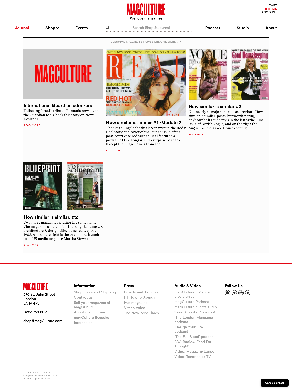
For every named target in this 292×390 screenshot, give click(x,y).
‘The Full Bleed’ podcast (194, 336)
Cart (273, 5)
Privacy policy (30, 371)
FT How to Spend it (140, 297)
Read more (31, 125)
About (271, 27)
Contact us (83, 297)
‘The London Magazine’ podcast (194, 319)
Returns (46, 371)
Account (269, 12)
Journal (22, 27)
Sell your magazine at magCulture (92, 304)
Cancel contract (274, 382)
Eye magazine (136, 302)
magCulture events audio (195, 307)
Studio (243, 27)
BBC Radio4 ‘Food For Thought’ (192, 343)
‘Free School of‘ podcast (194, 312)
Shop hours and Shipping (95, 292)
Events (81, 27)
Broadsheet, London (141, 292)
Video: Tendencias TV (192, 356)
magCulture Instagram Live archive (193, 294)
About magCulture (89, 312)
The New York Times (141, 313)
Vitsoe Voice (134, 308)
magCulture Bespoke (91, 317)
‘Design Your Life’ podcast (189, 329)
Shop (50, 27)
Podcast (212, 27)
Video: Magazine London (195, 351)
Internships (83, 322)
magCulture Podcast (191, 301)
